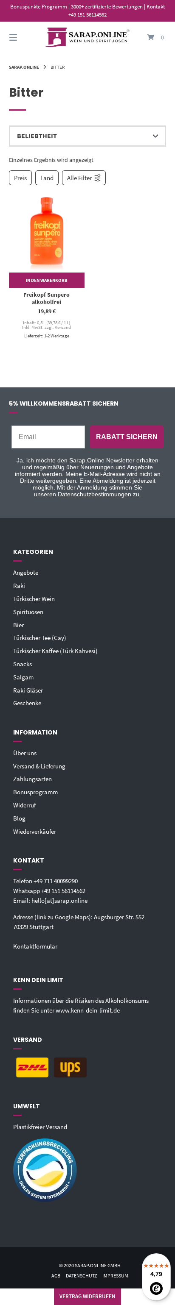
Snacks (22, 664)
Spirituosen (28, 612)
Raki (19, 586)
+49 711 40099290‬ (56, 881)
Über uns (25, 753)
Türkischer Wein (34, 599)
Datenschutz (81, 1275)
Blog (19, 818)
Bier (18, 625)
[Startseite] (87, 37)
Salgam (23, 677)
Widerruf (24, 805)
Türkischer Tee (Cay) (39, 638)
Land (47, 178)
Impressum (115, 1275)
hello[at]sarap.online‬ (59, 900)
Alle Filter (79, 178)
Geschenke (27, 703)
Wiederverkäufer (34, 831)
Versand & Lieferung (39, 766)
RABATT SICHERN (127, 436)
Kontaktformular (35, 946)
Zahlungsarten (32, 779)
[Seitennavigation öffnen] (24, 37)
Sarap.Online (24, 67)
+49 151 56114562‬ (63, 891)
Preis (20, 178)
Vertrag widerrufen (87, 1296)
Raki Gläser (28, 690)
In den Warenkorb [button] (47, 280)
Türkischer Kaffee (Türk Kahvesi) (55, 651)
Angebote (25, 572)
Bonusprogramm (35, 792)
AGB (55, 1275)
